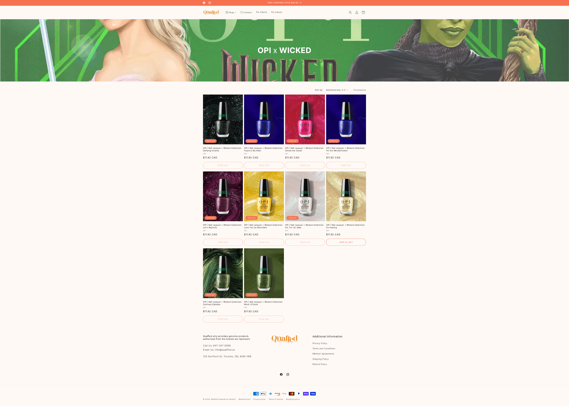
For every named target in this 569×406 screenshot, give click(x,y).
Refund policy (245, 399)
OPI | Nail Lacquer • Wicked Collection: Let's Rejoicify (222, 226)
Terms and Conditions (324, 348)
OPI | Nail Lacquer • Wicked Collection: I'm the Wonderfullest (345, 149)
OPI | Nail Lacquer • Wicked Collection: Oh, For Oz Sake (304, 226)
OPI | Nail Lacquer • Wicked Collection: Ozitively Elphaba (222, 303)
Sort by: (319, 90)
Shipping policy (293, 399)
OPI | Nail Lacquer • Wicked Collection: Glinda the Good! (304, 149)
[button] (350, 12)
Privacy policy (259, 399)
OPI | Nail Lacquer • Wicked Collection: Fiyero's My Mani (263, 149)
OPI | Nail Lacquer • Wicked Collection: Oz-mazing (345, 226)
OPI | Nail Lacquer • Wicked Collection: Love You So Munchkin (263, 226)
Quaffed (214, 399)
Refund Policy (320, 364)
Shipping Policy (321, 359)
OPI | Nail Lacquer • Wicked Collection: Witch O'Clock (263, 303)
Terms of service (276, 399)
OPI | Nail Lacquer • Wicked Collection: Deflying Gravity (222, 149)
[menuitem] (230, 12)
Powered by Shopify (227, 399)
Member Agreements (323, 353)
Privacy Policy (320, 343)
